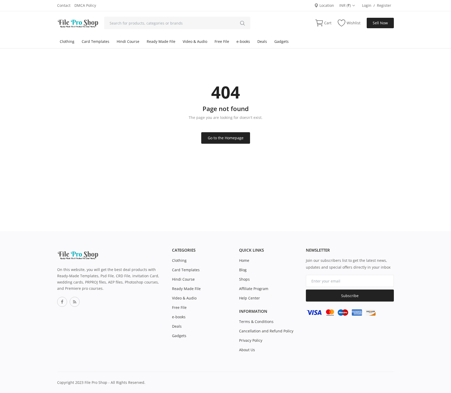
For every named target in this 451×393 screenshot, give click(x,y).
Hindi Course (128, 41)
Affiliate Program (253, 288)
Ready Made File (161, 41)
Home (244, 260)
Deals (262, 41)
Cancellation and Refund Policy (266, 330)
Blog (243, 269)
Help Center (249, 298)
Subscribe (350, 295)
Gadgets (281, 41)
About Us (247, 349)
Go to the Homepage (226, 137)
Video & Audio (195, 41)
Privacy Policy (250, 340)
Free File (222, 41)
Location (326, 5)
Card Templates (95, 41)
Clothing (67, 41)
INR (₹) (345, 5)
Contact (63, 5)
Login (366, 5)
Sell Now (380, 22)
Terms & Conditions (256, 321)
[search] (242, 23)
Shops (244, 279)
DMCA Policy (85, 5)
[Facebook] (62, 302)
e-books (243, 41)
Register (384, 5)
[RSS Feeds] (75, 302)
